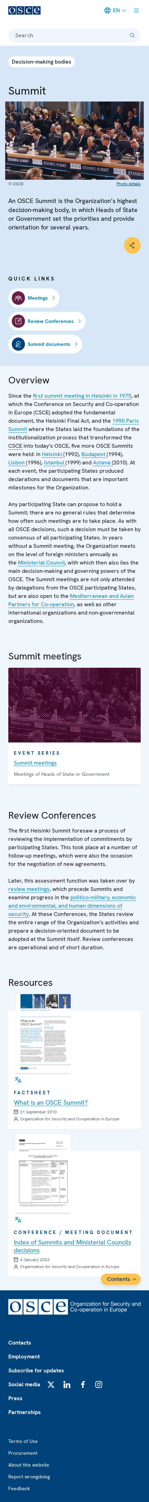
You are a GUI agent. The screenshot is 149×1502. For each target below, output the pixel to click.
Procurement (22, 1453)
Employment (24, 1356)
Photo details (128, 184)
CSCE (15, 446)
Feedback (19, 1488)
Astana (102, 462)
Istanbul (54, 462)
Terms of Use (23, 1441)
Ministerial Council (41, 562)
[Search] (132, 35)
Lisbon (17, 462)
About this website (28, 1465)
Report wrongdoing (29, 1476)
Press (15, 1398)
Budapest (94, 454)
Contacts (19, 1342)
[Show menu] (136, 10)
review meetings (29, 889)
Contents (118, 1279)
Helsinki (52, 454)
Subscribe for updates (36, 1370)
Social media (24, 1384)
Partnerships (24, 1412)
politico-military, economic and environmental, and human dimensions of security (72, 906)
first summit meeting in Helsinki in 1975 (82, 395)
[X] (51, 1384)
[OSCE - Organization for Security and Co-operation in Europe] (24, 10)
